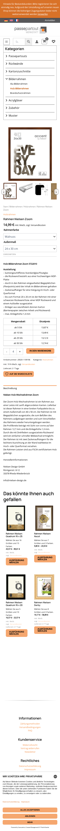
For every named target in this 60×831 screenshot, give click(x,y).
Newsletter (30, 751)
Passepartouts (18, 56)
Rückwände (16, 63)
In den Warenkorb (40, 351)
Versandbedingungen (30, 727)
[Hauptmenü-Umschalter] (6, 42)
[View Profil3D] (25, 191)
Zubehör (14, 108)
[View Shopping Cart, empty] (44, 41)
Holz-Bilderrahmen (19, 88)
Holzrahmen (30, 206)
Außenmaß (10, 242)
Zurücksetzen (9, 254)
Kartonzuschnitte (19, 71)
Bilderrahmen (17, 79)
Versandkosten (28, 364)
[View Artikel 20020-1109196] (10, 191)
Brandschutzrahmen (20, 92)
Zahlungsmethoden (30, 723)
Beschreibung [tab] (10, 388)
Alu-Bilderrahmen (19, 83)
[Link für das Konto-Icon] (36, 41)
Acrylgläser (15, 100)
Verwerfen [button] (43, 14)
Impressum (30, 769)
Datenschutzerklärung (30, 766)
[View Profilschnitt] (41, 191)
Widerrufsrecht (30, 744)
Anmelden (50, 20)
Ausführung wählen (16, 561)
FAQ (30, 730)
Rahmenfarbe (11, 229)
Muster (13, 115)
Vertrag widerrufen (30, 748)
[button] (53, 42)
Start (5, 206)
